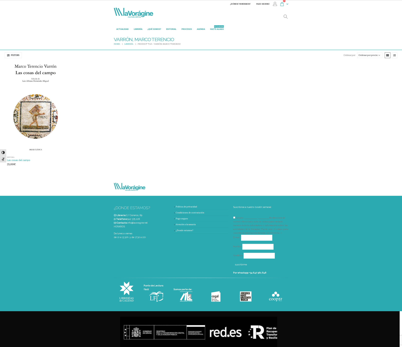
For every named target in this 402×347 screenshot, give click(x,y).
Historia (10, 157)
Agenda (201, 29)
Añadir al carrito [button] (58, 66)
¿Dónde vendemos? (240, 4)
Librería (138, 29)
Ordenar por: (350, 55)
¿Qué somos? (154, 29)
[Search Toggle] (285, 16)
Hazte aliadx (217, 28)
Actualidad (122, 29)
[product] (35, 107)
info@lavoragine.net (137, 223)
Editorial (171, 29)
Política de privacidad (186, 206)
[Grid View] (387, 55)
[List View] (394, 55)
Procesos (187, 29)
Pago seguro (263, 4)
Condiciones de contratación (190, 212)
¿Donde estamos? (184, 230)
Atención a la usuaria (186, 224)
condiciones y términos (256, 217)
